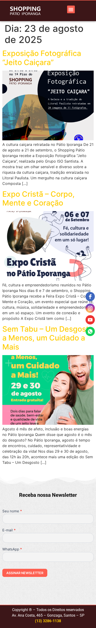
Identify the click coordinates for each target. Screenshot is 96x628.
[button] (71, 9)
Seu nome (12, 511)
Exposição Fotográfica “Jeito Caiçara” (41, 58)
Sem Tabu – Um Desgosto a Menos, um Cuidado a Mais (47, 337)
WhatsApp (12, 549)
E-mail (9, 530)
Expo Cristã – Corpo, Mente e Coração (38, 198)
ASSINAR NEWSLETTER (24, 573)
